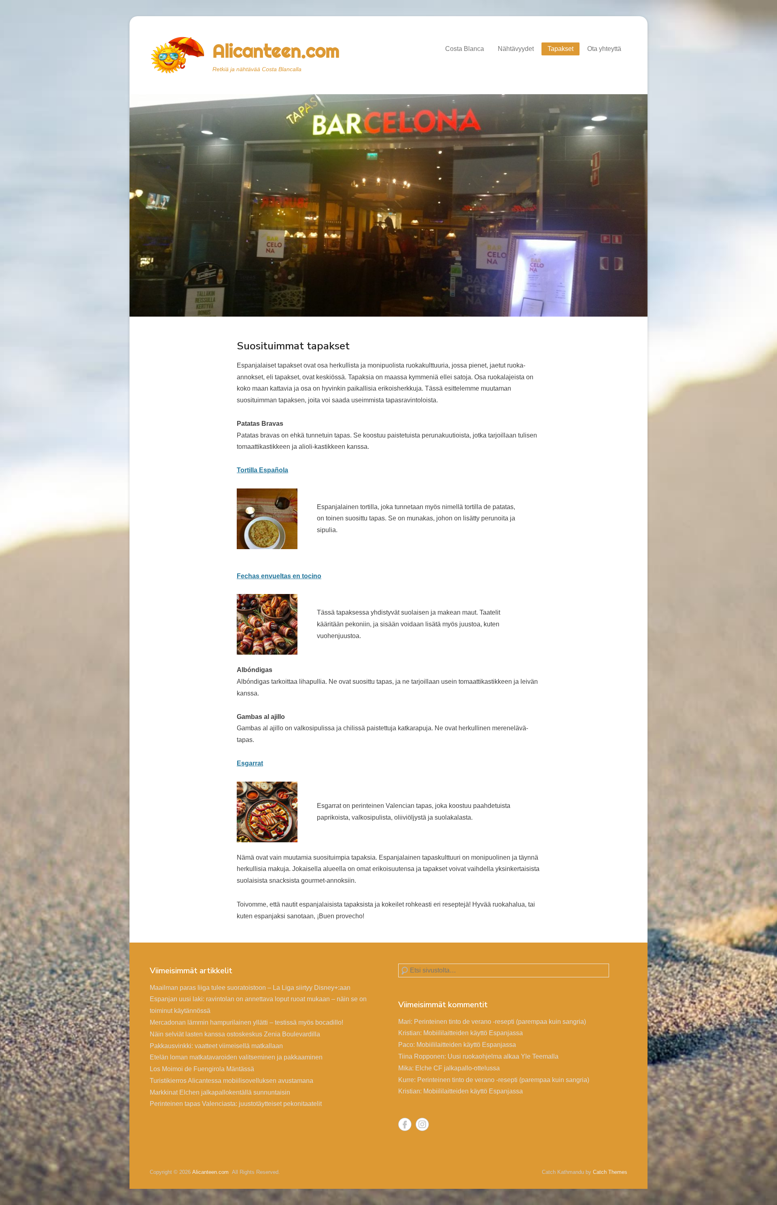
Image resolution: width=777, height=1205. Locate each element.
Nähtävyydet (516, 48)
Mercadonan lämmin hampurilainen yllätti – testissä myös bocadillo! (246, 1022)
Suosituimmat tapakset (293, 346)
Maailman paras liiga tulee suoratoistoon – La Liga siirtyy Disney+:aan (250, 987)
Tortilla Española (262, 470)
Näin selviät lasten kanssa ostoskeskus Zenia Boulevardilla (235, 1034)
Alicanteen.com (276, 51)
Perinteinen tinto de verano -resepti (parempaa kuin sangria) (500, 1021)
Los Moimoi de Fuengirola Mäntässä (202, 1068)
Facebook (405, 1124)
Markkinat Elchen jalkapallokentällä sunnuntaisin (220, 1092)
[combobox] (503, 970)
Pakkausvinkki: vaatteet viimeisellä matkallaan (216, 1045)
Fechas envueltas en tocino (279, 576)
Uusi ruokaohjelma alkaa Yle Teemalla (503, 1056)
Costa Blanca (464, 48)
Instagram (422, 1124)
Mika (405, 1068)
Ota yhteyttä (604, 48)
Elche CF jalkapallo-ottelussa (457, 1068)
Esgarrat (250, 763)
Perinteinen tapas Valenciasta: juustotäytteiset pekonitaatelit (236, 1103)
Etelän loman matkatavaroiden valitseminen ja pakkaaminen (236, 1057)
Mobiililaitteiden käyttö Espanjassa (473, 1033)
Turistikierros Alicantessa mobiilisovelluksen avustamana (231, 1080)
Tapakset (560, 48)
